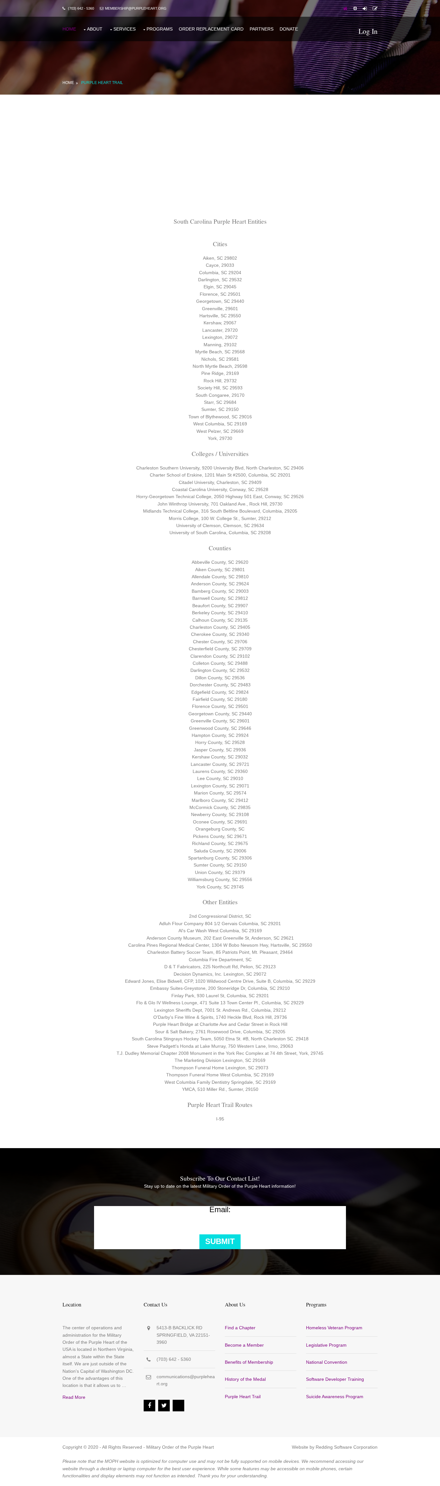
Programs (160, 29)
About (94, 29)
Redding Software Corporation (347, 1447)
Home (69, 29)
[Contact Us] (375, 8)
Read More (73, 1397)
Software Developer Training (335, 1379)
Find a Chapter (240, 1327)
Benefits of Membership (249, 1362)
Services (124, 29)
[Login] (365, 8)
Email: (220, 1209)
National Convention (326, 1362)
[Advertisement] (220, 143)
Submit (220, 1241)
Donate (289, 29)
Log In (368, 31)
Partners (261, 29)
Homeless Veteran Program (334, 1327)
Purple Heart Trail (102, 82)
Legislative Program (326, 1345)
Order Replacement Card (211, 29)
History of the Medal (245, 1379)
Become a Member (244, 1345)
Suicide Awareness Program (334, 1396)
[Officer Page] (355, 8)
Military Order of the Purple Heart (180, 1447)
